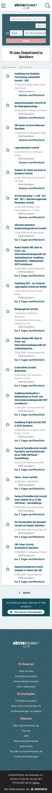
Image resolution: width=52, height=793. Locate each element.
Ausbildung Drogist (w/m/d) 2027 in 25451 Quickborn (30, 424)
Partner (26, 730)
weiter (26, 592)
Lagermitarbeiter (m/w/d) (27, 147)
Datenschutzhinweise (26, 740)
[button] (8, 33)
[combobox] (28, 19)
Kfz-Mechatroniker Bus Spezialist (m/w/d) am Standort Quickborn (30, 523)
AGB (26, 735)
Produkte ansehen (26, 700)
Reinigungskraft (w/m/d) (26, 309)
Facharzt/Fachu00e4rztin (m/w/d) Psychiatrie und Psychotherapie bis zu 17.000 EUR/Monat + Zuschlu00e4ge (31, 453)
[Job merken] (8, 75)
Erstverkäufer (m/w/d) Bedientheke (25, 369)
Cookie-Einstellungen (26, 756)
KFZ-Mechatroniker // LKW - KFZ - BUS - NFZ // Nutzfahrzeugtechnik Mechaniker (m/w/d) (31, 199)
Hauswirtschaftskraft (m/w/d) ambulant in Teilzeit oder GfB (29, 568)
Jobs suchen (26, 670)
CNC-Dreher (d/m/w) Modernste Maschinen (30, 127)
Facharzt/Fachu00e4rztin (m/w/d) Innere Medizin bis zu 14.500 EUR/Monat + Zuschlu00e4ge (31, 499)
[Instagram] (29, 655)
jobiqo (36, 782)
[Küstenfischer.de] (26, 5)
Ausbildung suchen (26, 676)
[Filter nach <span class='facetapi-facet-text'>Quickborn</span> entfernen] (21, 67)
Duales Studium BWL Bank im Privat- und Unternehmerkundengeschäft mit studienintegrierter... (30, 343)
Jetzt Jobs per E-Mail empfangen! (28, 612)
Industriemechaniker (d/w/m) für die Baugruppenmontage (30, 104)
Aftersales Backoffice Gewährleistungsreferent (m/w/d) (30, 226)
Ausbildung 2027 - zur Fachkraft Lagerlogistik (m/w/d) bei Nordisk (31, 285)
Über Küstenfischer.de (26, 725)
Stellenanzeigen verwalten (26, 711)
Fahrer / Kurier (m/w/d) (26, 477)
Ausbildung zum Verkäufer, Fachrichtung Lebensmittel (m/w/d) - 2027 (27, 77)
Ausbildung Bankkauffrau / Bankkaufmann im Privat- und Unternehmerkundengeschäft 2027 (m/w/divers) (31, 398)
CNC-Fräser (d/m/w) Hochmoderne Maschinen (26, 546)
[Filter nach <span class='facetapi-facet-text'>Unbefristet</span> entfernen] (3, 67)
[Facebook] (23, 655)
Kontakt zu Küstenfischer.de (26, 751)
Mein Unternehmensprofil (26, 705)
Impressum (25, 746)
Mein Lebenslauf (26, 686)
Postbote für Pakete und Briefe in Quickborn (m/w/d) (30, 171)
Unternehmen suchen (26, 681)
